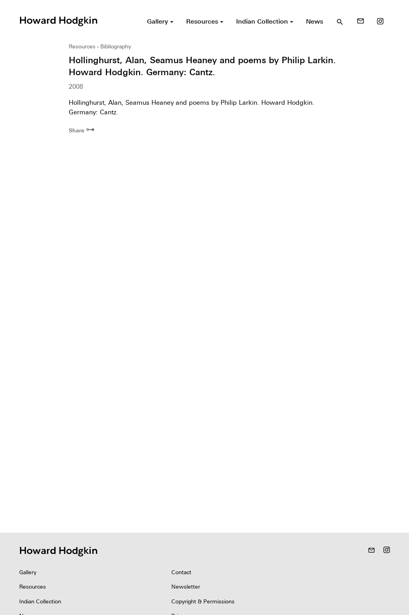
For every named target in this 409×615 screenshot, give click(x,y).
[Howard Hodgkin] (58, 20)
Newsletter (185, 586)
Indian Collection (40, 601)
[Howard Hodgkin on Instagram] (380, 21)
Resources (82, 46)
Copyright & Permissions (202, 601)
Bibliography (115, 46)
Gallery (27, 572)
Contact (181, 572)
